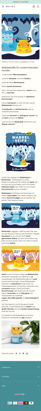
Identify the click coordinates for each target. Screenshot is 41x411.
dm (23, 318)
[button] (20, 367)
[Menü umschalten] (3, 6)
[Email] (27, 354)
